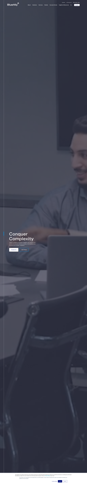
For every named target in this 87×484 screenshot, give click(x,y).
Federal (46, 5)
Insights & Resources (64, 5)
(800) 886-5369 (76, 2)
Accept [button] (60, 481)
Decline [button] (65, 481)
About (29, 5)
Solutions (34, 5)
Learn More (24, 249)
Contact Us (13, 249)
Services (41, 5)
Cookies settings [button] (54, 481)
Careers (63, 2)
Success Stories (53, 5)
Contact (77, 5)
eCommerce (69, 2)
